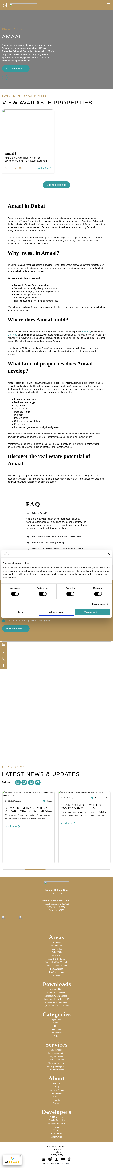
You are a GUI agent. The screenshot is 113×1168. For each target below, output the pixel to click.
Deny (20, 612)
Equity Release (56, 1056)
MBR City (12, 335)
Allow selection (56, 612)
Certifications (56, 1093)
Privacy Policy (57, 1154)
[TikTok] (69, 1159)
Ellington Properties (56, 1123)
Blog (56, 1086)
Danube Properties (57, 1120)
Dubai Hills (57, 952)
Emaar (56, 1127)
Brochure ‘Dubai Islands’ (56, 996)
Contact (56, 1096)
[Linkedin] (43, 1159)
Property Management (56, 1066)
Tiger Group (56, 1137)
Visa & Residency (56, 1070)
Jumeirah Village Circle (56, 965)
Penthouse (56, 1029)
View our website (92, 612)
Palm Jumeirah (56, 969)
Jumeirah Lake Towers (56, 959)
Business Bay (56, 945)
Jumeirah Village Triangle (56, 962)
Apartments (57, 1019)
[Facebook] (56, 1159)
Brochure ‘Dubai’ (56, 989)
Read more (11, 826)
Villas (56, 1036)
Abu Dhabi (56, 942)
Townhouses (56, 1032)
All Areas (56, 975)
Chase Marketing (62, 1163)
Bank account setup (56, 1053)
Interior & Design (56, 1060)
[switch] (43, 594)
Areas (49, 801)
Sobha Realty (56, 1133)
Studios (56, 1023)
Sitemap (57, 1149)
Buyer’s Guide (101, 798)
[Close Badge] (21, 1155)
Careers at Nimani (56, 1090)
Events (57, 1100)
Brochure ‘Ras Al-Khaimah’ (56, 999)
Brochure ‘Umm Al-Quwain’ (56, 1002)
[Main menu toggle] (107, 4)
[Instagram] (50, 1159)
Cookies (57, 1152)
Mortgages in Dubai (56, 1063)
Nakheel (56, 1130)
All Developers (56, 1117)
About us (56, 1083)
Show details (98, 604)
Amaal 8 (10, 153)
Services (56, 1103)
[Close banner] (109, 554)
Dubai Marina (56, 955)
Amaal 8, (86, 332)
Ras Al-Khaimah (56, 972)
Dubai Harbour (56, 949)
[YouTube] (63, 1159)
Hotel (56, 1026)
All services (56, 1050)
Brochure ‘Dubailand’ (56, 992)
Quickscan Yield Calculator (56, 1006)
